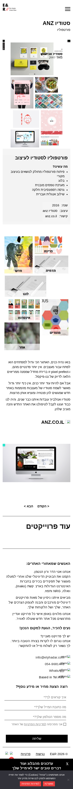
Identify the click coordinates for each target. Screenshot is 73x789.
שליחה (36, 738)
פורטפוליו (63, 30)
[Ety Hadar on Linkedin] (11, 753)
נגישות (40, 754)
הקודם (41, 506)
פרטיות (25, 754)
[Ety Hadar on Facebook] (6, 753)
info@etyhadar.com (50, 657)
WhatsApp (56, 670)
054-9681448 (54, 664)
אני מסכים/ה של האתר (37, 724)
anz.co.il (51, 216)
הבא (30, 506)
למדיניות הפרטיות (35, 724)
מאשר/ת (49, 783)
